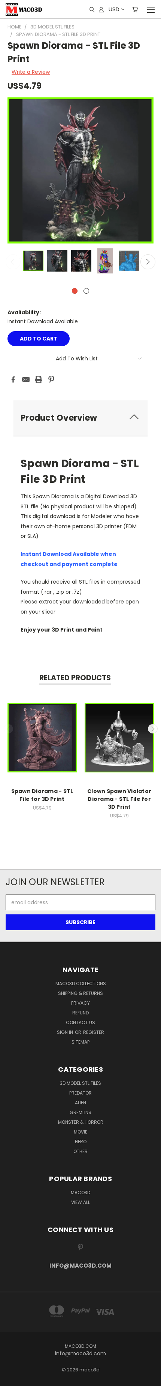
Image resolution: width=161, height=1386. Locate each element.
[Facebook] (13, 379)
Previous (13, 261)
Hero (80, 1141)
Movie (80, 1132)
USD (114, 9)
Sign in (65, 1032)
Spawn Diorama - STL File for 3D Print (42, 795)
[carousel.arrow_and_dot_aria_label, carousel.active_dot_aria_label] (75, 291)
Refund (80, 1013)
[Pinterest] (51, 379)
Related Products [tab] (75, 678)
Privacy (80, 1003)
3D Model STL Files (80, 1083)
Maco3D (80, 1192)
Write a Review (31, 72)
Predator (80, 1093)
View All (80, 1202)
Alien (80, 1102)
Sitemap (80, 1042)
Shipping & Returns (80, 993)
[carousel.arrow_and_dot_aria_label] (86, 291)
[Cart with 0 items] (135, 9)
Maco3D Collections (80, 983)
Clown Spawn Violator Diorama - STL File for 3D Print (119, 799)
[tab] (80, 418)
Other (80, 1151)
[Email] (26, 379)
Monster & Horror (80, 1122)
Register (93, 1032)
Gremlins (80, 1112)
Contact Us (80, 1022)
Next (147, 261)
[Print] (38, 379)
